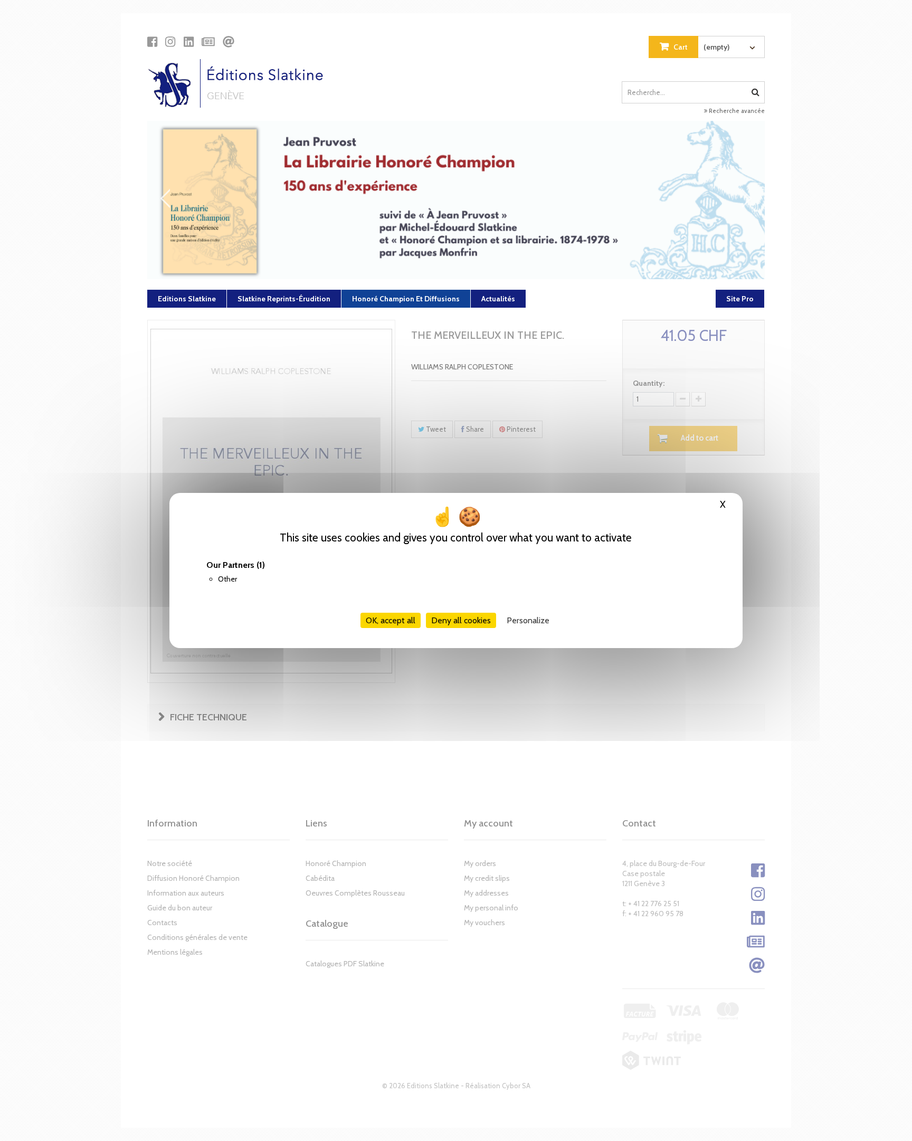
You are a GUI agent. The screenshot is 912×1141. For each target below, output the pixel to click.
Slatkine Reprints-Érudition (284, 298)
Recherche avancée (736, 111)
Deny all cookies (461, 620)
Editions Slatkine (187, 298)
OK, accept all (390, 620)
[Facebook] (152, 41)
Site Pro (740, 298)
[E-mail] (228, 41)
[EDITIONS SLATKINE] (239, 83)
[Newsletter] (208, 41)
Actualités (498, 298)
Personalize (528, 620)
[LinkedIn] (189, 41)
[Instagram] (170, 41)
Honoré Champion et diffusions (406, 298)
